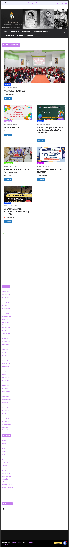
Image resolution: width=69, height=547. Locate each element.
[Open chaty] (65, 543)
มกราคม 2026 (5, 311)
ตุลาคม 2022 (5, 402)
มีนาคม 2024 (5, 369)
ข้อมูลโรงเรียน (14, 31)
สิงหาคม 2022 (5, 408)
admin (15, 87)
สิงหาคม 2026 (5, 292)
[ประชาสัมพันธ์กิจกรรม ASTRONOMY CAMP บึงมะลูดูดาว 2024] (18, 194)
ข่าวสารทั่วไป (5, 479)
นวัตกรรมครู (20, 35)
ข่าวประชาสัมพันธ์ (8, 84)
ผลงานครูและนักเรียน (9, 35)
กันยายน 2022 (5, 405)
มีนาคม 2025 (5, 339)
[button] (18, 31)
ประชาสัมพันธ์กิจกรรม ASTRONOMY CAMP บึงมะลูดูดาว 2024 (16, 211)
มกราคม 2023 (5, 394)
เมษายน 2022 (5, 419)
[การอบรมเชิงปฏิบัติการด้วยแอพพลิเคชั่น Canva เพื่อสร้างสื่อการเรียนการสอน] (51, 112)
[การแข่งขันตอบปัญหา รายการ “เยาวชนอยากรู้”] (18, 154)
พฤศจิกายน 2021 (6, 424)
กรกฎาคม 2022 (6, 410)
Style (3, 454)
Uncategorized (8, 121)
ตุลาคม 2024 (5, 350)
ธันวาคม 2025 (5, 314)
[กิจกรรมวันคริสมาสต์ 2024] (34, 66)
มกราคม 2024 (5, 375)
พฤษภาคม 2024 (6, 363)
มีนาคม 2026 (5, 305)
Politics (4, 449)
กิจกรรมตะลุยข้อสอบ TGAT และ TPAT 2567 (50, 170)
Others (4, 446)
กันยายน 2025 (5, 322)
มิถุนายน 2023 (5, 380)
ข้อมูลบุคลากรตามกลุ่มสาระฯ (41, 31)
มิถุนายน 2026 (5, 297)
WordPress (5, 471)
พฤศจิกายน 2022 (6, 399)
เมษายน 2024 (5, 366)
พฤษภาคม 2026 (6, 300)
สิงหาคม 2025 (5, 325)
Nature (4, 443)
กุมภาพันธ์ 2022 (6, 421)
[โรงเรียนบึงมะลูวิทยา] (34, 10)
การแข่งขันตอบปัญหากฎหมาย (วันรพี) (30, 3)
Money (4, 440)
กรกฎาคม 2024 (6, 358)
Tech (3, 457)
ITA (36, 35)
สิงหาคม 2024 (5, 355)
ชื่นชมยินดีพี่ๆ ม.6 (11, 127)
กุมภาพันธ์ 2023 (6, 391)
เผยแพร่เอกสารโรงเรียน (8, 487)
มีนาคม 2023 (5, 388)
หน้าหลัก (6, 31)
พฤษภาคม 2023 (6, 383)
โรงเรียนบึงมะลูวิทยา (16, 543)
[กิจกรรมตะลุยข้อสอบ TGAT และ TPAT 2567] (51, 154)
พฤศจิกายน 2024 (6, 347)
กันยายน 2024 (5, 352)
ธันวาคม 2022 (5, 397)
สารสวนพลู (30, 35)
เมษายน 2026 (5, 303)
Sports (4, 451)
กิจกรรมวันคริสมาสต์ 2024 (15, 90)
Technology (5, 460)
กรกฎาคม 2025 (6, 328)
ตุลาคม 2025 (5, 319)
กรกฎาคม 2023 (6, 377)
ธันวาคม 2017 (5, 427)
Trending (4, 465)
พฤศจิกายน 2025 (6, 316)
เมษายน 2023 (5, 386)
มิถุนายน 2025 (5, 330)
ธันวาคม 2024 (5, 344)
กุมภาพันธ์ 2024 (6, 372)
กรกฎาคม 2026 (6, 294)
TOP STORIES (5, 462)
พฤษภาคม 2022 (6, 416)
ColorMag (30, 543)
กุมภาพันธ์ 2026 (6, 308)
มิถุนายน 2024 (5, 361)
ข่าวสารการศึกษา (40, 163)
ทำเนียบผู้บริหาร (26, 31)
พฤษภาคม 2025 (6, 333)
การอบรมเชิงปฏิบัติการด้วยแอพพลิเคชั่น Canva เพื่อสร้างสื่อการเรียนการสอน (50, 130)
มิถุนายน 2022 (5, 413)
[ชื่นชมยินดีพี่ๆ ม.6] (18, 112)
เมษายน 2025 (5, 336)
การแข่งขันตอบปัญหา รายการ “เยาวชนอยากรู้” (16, 170)
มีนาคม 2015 (5, 430)
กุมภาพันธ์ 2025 (6, 341)
